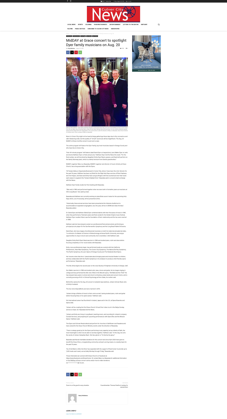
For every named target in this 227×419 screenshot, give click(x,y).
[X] (72, 52)
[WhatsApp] (80, 52)
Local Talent (95, 36)
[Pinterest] (76, 52)
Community (74, 33)
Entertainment (76, 36)
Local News (89, 36)
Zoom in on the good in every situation (77, 385)
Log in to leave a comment (73, 414)
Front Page (83, 36)
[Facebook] (68, 52)
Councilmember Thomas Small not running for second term (114, 386)
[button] (159, 24)
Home (67, 33)
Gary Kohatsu (71, 48)
